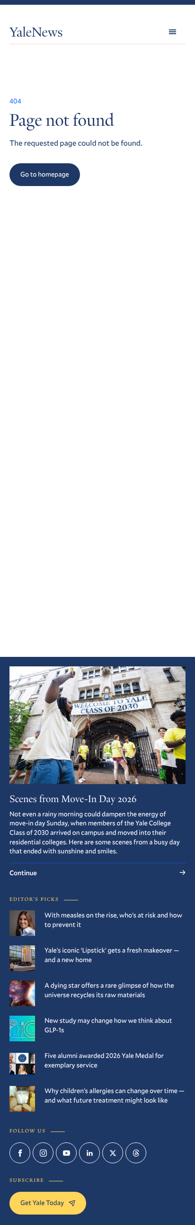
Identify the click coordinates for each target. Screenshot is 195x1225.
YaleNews (35, 34)
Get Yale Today (42, 1202)
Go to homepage (44, 173)
